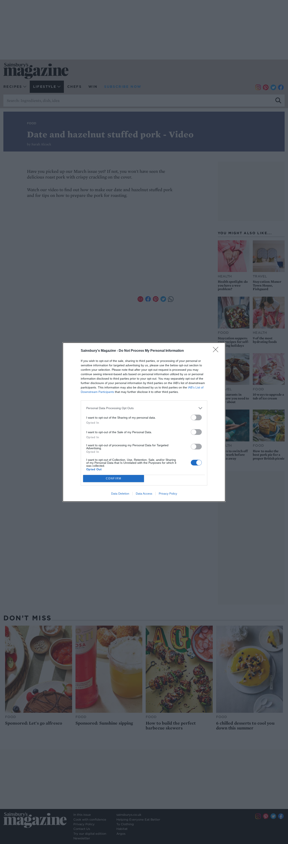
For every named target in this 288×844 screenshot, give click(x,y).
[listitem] (144, 408)
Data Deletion (120, 493)
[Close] (217, 351)
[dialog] (144, 422)
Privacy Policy (168, 493)
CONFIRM (113, 478)
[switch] (196, 417)
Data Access (144, 493)
